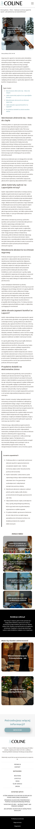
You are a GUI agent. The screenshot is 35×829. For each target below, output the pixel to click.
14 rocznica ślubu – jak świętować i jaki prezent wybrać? (17, 805)
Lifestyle (17, 778)
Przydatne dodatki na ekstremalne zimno (18, 110)
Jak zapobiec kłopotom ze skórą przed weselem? (17, 810)
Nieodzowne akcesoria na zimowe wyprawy (17, 101)
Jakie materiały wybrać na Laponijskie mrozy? (19, 96)
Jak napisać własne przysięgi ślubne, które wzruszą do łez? (17, 690)
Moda (11, 10)
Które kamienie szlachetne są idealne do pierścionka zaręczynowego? (17, 796)
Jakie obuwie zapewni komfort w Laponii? (17, 106)
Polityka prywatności (17, 819)
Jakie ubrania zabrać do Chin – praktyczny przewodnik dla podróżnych (17, 599)
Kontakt (17, 767)
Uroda (17, 786)
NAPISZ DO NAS (17, 730)
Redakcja (17, 764)
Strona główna (4, 10)
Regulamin (17, 826)
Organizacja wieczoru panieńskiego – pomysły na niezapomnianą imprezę (17, 801)
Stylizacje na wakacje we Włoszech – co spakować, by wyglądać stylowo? (17, 545)
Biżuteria (17, 776)
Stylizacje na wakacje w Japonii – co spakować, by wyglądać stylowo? (17, 563)
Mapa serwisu (17, 822)
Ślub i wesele (17, 784)
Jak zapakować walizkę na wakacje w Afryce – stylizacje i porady (17, 581)
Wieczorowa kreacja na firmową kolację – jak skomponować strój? (17, 657)
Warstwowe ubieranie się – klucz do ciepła (18, 92)
